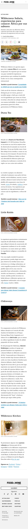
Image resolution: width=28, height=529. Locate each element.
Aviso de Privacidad (5, 512)
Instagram (4, 466)
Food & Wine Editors (8, 36)
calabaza (20, 184)
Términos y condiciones (5, 516)
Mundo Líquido (7, 503)
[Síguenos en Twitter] (11, 494)
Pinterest (16, 466)
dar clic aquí (15, 459)
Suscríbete (14, 488)
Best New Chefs (7, 506)
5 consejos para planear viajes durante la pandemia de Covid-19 (14, 290)
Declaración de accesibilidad (18, 512)
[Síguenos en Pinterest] (15, 494)
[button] (2, 2)
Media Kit (16, 515)
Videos (17, 498)
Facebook (12, 464)
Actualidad (4, 14)
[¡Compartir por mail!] (19, 42)
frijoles (6, 283)
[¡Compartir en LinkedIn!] (14, 42)
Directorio (5, 519)
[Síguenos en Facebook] (4, 494)
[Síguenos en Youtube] (23, 494)
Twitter (18, 464)
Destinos (17, 503)
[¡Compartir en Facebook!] (2, 42)
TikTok (10, 466)
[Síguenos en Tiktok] (8, 494)
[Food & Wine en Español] (9, 2)
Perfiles (17, 501)
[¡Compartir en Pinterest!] (10, 42)
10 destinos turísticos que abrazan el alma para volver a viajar (14, 405)
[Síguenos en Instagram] (19, 494)
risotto (8, 184)
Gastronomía (6, 501)
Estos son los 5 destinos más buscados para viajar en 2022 (13, 201)
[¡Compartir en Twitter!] (6, 42)
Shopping (18, 506)
